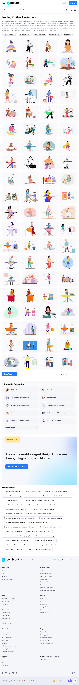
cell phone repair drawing (45, 536)
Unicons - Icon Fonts (46, 587)
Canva (42, 601)
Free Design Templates (47, 590)
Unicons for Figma (46, 610)
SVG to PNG (5, 610)
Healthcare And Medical (56, 405)
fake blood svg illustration (14, 531)
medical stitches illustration (14, 505)
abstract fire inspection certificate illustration (20, 518)
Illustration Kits (45, 582)
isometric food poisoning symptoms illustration (20, 527)
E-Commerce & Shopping (56, 413)
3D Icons (43, 571)
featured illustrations (56, 28)
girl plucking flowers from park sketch (17, 545)
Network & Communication (21, 420)
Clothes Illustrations (10, 34)
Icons (41, 585)
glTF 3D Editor (6, 601)
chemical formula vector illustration (38, 496)
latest (44, 28)
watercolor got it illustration (50, 527)
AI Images (43, 579)
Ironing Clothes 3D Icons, (18, 30)
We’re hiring (5, 582)
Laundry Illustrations (40, 34)
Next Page (8, 374)
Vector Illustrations (46, 576)
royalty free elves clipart (33, 491)
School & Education (54, 420)
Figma (42, 598)
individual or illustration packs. (34, 26)
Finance (14, 413)
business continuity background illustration (42, 505)
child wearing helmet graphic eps (44, 540)
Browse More (10, 427)
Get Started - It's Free (16, 466)
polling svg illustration (13, 491)
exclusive (34, 28)
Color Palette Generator (9, 624)
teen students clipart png (39, 522)
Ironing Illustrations (24, 34)
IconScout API (6, 615)
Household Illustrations (70, 34)
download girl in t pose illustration (46, 545)
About (3, 573)
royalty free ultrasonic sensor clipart (39, 531)
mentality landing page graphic (57, 491)
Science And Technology (20, 405)
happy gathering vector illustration (17, 540)
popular (39, 28)
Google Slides (44, 607)
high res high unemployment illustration (40, 514)
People (49, 390)
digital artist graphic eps (63, 496)
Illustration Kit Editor (8, 598)
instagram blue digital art (14, 514)
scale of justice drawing (13, 496)
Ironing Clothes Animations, (34, 30)
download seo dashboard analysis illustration (40, 500)
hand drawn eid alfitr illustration (16, 509)
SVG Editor (5, 604)
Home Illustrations (54, 34)
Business (14, 390)
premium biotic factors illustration (51, 518)
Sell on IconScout (7, 579)
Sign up (72, 3)
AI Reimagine (6, 612)
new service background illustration (40, 549)
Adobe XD (43, 612)
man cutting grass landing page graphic (18, 536)
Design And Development (20, 397)
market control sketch (12, 500)
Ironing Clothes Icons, (49, 30)
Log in (64, 3)
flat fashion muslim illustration (15, 522)
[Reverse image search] (66, 10)
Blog (3, 571)
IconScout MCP (6, 618)
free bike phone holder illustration (43, 509)
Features (4, 576)
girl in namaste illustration (14, 549)
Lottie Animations (46, 573)
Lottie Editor (5, 607)
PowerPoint (43, 604)
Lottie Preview (6, 621)
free (16, 21)
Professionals (51, 397)
